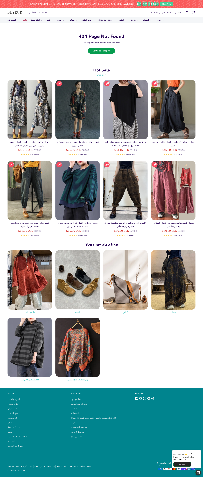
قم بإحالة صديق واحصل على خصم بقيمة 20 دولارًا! (93, 418)
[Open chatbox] (198, 472)
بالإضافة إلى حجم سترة (77, 379)
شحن (10, 422)
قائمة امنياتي (13, 408)
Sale (25, 20)
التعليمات (75, 413)
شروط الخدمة (77, 431)
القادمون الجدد (29, 312)
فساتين (72, 20)
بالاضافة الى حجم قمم (29, 379)
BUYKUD (24, 470)
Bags (133, 20)
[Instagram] (144, 398)
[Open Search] (28, 12)
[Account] (187, 12)
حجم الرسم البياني (79, 404)
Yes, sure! (182, 464)
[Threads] (152, 398)
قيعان (59, 20)
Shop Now (166, 4)
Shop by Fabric (105, 20)
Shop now (101, 74)
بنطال (173, 312)
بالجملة (74, 408)
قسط (10, 431)
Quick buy (29, 135)
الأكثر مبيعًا (35, 20)
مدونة (73, 422)
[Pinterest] (148, 398)
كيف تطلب (12, 418)
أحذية (122, 20)
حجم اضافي (87, 20)
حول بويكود (76, 399)
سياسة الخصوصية (79, 427)
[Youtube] (140, 398)
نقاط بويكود (13, 404)
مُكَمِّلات (145, 20)
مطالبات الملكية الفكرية (18, 436)
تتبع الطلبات (13, 413)
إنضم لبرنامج (76, 436)
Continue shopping (101, 50)
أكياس (125, 312)
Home (159, 20)
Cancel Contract (15, 446)
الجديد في (12, 20)
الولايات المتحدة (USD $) (159, 12)
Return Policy (14, 427)
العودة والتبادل (14, 399)
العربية (176, 12)
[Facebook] (136, 398)
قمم (49, 20)
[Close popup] (191, 452)
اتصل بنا (11, 441)
